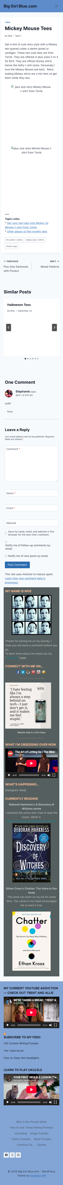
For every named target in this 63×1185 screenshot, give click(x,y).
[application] (31, 763)
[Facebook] (6, 1155)
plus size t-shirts (35, 240)
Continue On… (25, 1144)
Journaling (20, 1133)
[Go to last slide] (8, 327)
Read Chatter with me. (31, 909)
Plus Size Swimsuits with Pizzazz (16, 266)
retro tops (11, 246)
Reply (10, 411)
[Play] (9, 775)
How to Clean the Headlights (21, 1057)
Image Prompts (39, 1133)
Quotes (41, 1144)
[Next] (54, 327)
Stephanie (23, 391)
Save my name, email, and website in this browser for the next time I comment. (31, 533)
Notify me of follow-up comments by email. (27, 547)
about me (12, 657)
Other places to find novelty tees (27, 231)
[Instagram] (18, 1155)
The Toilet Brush (14, 1050)
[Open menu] (56, 6)
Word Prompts (42, 1139)
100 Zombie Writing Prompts (21, 1043)
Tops (7, 22)
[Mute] (48, 775)
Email (10, 508)
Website (11, 523)
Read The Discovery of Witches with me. (31, 821)
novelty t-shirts (14, 240)
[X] (12, 1155)
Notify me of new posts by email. (28, 555)
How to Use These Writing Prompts (31, 1127)
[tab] (25, 358)
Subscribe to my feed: (22, 1037)
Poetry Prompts (21, 1139)
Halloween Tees (19, 305)
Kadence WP (38, 1175)
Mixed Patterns (50, 264)
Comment (13, 449)
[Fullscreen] (53, 775)
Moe (10, 36)
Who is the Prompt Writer (31, 1121)
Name (11, 493)
